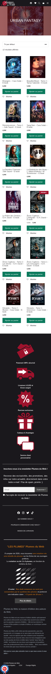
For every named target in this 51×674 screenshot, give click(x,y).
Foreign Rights (31, 665)
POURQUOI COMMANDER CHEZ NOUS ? (25, 525)
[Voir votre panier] (43, 3)
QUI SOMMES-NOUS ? (25, 519)
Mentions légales (9, 665)
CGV (20, 665)
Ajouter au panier (11, 91)
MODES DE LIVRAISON (25, 531)
